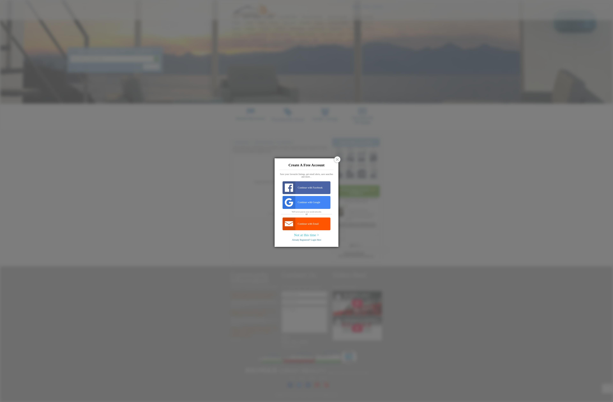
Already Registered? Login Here (306, 240)
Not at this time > (306, 235)
